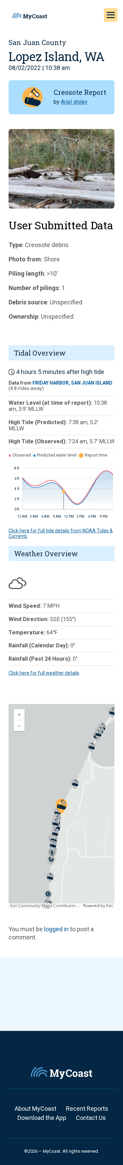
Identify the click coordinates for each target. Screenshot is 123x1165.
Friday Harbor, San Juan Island (72, 383)
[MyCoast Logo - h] (29, 16)
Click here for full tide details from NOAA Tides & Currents (61, 533)
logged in (56, 929)
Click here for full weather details (44, 673)
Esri (109, 905)
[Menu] (111, 15)
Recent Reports (87, 1108)
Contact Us (91, 1117)
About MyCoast (35, 1108)
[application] (61, 806)
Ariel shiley (74, 102)
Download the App (41, 1117)
